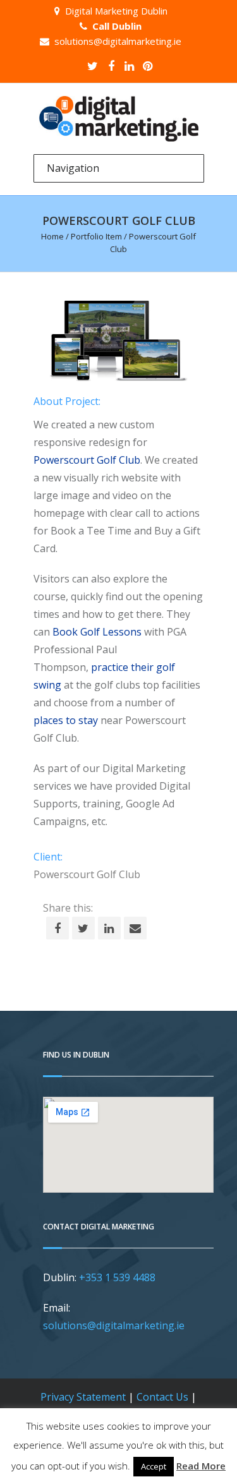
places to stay (65, 720)
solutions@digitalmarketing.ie (117, 41)
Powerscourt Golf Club (86, 460)
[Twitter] (92, 65)
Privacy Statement (83, 1397)
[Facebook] (111, 65)
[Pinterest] (147, 65)
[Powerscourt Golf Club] (118, 341)
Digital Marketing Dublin (116, 10)
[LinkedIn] (129, 65)
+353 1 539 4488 (117, 1277)
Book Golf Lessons (97, 632)
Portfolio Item (96, 236)
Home (52, 236)
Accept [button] (153, 1466)
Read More (201, 1465)
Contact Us (162, 1397)
